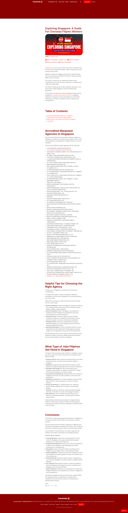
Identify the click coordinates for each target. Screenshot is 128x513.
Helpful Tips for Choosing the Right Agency (59, 117)
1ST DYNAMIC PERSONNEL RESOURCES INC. (59, 150)
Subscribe (87, 1)
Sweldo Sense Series (27, 501)
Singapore (48, 68)
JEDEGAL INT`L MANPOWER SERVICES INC (59, 276)
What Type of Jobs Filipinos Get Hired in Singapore (61, 119)
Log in (93, 1)
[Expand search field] (80, 1)
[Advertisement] (64, 12)
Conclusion (50, 121)
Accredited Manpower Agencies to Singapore (60, 115)
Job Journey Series (17, 501)
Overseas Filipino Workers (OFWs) (61, 95)
